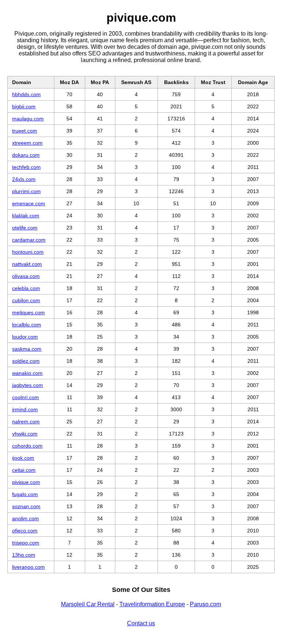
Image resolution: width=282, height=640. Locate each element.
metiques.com (28, 312)
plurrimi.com (26, 191)
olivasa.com (26, 276)
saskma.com (26, 349)
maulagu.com (28, 119)
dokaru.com (26, 155)
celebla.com (26, 288)
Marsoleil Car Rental (88, 604)
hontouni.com (28, 252)
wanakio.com (27, 373)
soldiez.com (26, 361)
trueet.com (24, 131)
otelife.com (24, 228)
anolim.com (25, 518)
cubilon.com (26, 300)
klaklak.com (25, 215)
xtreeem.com (27, 143)
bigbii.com (24, 106)
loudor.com (25, 337)
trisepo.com (25, 543)
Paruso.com (205, 604)
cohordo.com (27, 446)
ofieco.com (24, 531)
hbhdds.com (26, 94)
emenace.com (28, 203)
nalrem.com (26, 421)
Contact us (141, 623)
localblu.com (26, 325)
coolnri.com (25, 397)
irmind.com (25, 409)
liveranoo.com (28, 567)
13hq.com (23, 555)
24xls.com (24, 179)
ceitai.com (24, 470)
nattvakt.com (27, 264)
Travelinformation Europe (152, 604)
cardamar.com (29, 240)
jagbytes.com (27, 385)
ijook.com (23, 458)
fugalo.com (25, 494)
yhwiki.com (24, 434)
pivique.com (26, 482)
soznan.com (26, 506)
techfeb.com (26, 167)
